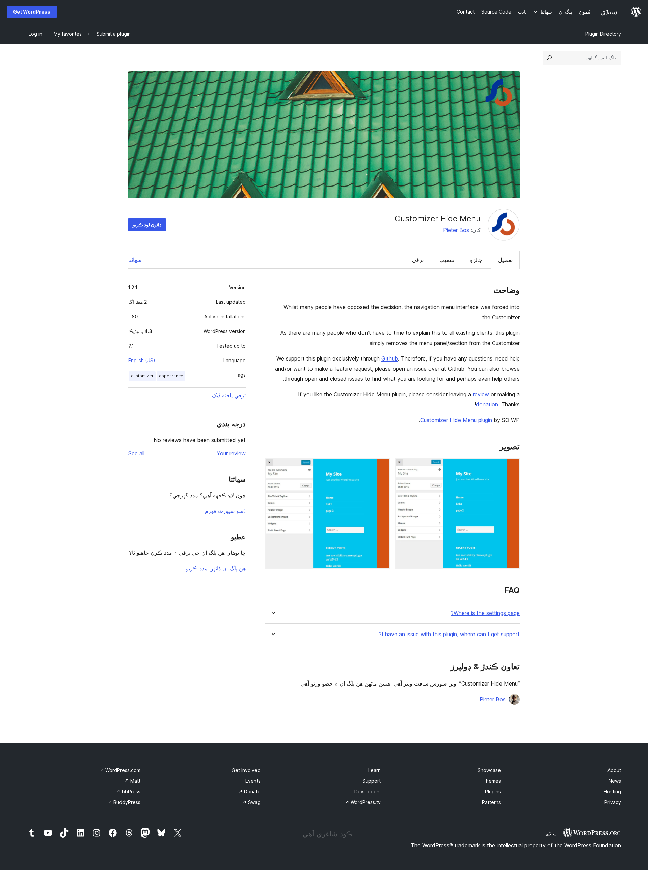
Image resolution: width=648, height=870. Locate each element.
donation (487, 404)
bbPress (128, 791)
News (615, 781)
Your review (231, 453)
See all (136, 453)
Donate (249, 791)
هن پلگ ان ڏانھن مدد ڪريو (216, 568)
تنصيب (446, 259)
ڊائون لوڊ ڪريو (147, 224)
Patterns (491, 802)
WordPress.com (120, 770)
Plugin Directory (603, 34)
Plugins (493, 791)
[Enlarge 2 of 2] (380, 467)
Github (389, 358)
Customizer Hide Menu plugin (456, 420)
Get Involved (246, 770)
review (481, 394)
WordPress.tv (363, 802)
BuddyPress (124, 802)
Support (371, 781)
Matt (132, 781)
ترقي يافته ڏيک (229, 395)
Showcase (489, 770)
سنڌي (551, 833)
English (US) (141, 360)
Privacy (612, 802)
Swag (251, 802)
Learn (374, 770)
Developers (367, 791)
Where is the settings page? (485, 613)
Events (253, 781)
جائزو (476, 259)
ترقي (418, 259)
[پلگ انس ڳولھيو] (549, 58)
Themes (492, 781)
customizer (142, 375)
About (614, 770)
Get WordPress (31, 12)
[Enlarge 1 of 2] (510, 467)
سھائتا (134, 259)
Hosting (612, 791)
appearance (171, 375)
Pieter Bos (456, 230)
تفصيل (505, 259)
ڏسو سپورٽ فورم (225, 510)
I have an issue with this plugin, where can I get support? (449, 634)
